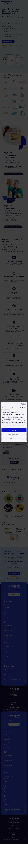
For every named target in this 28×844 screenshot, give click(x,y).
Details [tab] (14, 407)
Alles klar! (14, 430)
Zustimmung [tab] (5, 407)
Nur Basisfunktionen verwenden (14, 438)
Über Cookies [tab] (23, 407)
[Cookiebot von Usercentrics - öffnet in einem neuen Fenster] (21, 404)
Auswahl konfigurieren (13, 434)
